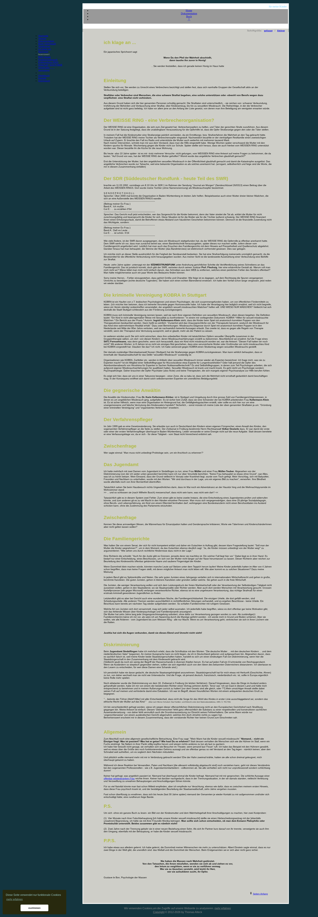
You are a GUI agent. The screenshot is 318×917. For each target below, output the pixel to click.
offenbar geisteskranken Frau (119, 778)
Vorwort (42, 38)
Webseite (189, 908)
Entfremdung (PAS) (48, 62)
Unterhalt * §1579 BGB (50, 65)
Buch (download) (47, 43)
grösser (268, 30)
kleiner (281, 30)
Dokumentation (46, 41)
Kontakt (42, 78)
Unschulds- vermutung (46, 69)
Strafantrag (44, 46)
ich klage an (44, 49)
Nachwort (43, 51)
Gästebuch (44, 75)
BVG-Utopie (44, 57)
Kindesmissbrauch (47, 59)
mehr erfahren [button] (14, 899)
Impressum (44, 80)
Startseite (43, 35)
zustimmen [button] (34, 908)
